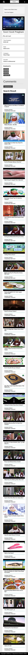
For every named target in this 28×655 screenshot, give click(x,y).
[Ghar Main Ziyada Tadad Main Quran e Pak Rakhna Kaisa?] (14, 379)
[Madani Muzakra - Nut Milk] (14, 118)
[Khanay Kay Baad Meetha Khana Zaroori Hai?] (14, 583)
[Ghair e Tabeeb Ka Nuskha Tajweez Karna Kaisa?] (14, 509)
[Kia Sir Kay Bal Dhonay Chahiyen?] (14, 361)
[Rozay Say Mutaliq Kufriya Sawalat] (14, 455)
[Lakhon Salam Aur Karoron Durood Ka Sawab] (14, 342)
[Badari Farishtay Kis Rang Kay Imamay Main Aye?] (14, 266)
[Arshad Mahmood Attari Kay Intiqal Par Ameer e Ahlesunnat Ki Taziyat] (14, 136)
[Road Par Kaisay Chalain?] (14, 304)
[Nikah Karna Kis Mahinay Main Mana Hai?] (14, 473)
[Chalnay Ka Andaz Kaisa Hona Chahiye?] (14, 398)
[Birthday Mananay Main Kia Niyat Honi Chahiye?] (14, 416)
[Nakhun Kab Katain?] (14, 546)
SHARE (6, 75)
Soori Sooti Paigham (8, 12)
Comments (8, 86)
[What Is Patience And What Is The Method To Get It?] (14, 98)
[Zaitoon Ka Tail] (14, 639)
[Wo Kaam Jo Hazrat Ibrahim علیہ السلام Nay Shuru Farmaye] (14, 435)
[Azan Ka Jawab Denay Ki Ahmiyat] (14, 528)
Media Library (14, 9)
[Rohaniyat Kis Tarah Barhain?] (14, 621)
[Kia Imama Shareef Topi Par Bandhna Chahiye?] (14, 191)
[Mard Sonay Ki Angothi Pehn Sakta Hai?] (14, 173)
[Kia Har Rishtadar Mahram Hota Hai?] (14, 155)
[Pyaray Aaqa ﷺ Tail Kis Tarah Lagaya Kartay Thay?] (14, 285)
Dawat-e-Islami (7, 9)
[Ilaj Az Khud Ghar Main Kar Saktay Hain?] (14, 491)
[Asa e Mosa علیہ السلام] (14, 603)
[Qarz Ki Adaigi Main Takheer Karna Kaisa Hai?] (14, 322)
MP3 (5, 71)
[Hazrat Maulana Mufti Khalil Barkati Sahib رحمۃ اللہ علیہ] (14, 210)
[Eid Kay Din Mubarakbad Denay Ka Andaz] (14, 230)
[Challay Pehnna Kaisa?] (14, 248)
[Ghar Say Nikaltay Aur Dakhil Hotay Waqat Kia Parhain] (14, 564)
